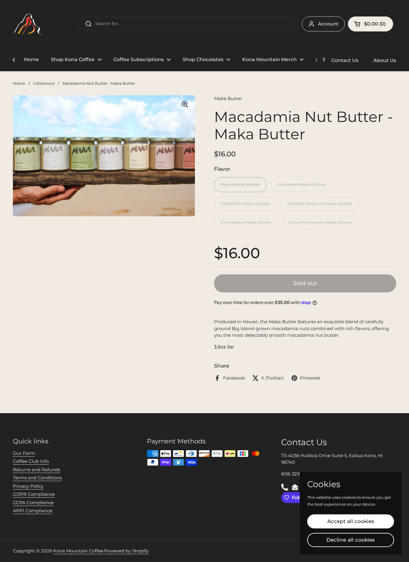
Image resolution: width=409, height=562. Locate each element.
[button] (370, 23)
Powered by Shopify (126, 551)
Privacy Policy (28, 486)
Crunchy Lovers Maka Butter (320, 222)
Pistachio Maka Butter (245, 203)
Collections (43, 83)
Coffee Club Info (31, 461)
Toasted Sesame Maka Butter (319, 203)
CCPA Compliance (33, 502)
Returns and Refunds (36, 469)
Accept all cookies (350, 521)
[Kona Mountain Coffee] (28, 24)
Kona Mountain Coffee (78, 551)
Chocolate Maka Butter (246, 222)
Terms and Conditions (37, 478)
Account (328, 24)
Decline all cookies (350, 540)
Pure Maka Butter (240, 184)
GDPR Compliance (34, 494)
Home (19, 83)
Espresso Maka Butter (301, 184)
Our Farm (24, 453)
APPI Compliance (32, 510)
